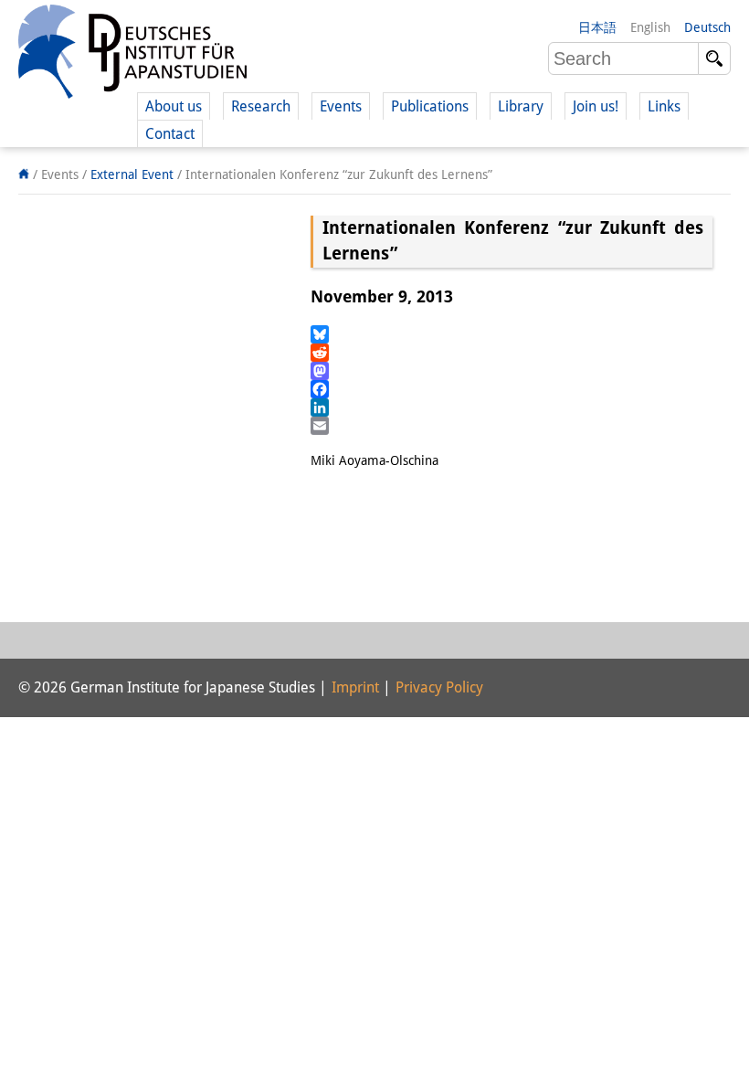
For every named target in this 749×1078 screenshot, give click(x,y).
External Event (132, 174)
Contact (170, 134)
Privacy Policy (439, 687)
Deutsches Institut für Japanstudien (132, 55)
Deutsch (707, 27)
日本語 (597, 27)
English (650, 27)
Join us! (595, 106)
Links (664, 106)
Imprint (355, 687)
